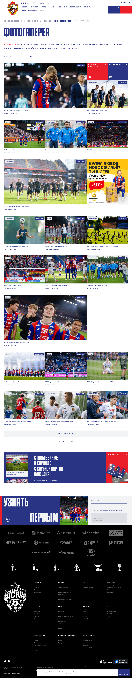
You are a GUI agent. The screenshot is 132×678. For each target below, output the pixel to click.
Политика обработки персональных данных (96, 666)
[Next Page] (76, 442)
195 (71, 442)
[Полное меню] (3, 3)
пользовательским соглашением (49, 673)
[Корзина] (129, 2)
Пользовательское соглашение (93, 669)
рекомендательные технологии (12, 673)
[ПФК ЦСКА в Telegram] (8, 660)
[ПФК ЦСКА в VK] (5, 660)
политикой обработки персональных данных (110, 510)
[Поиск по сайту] (118, 2)
